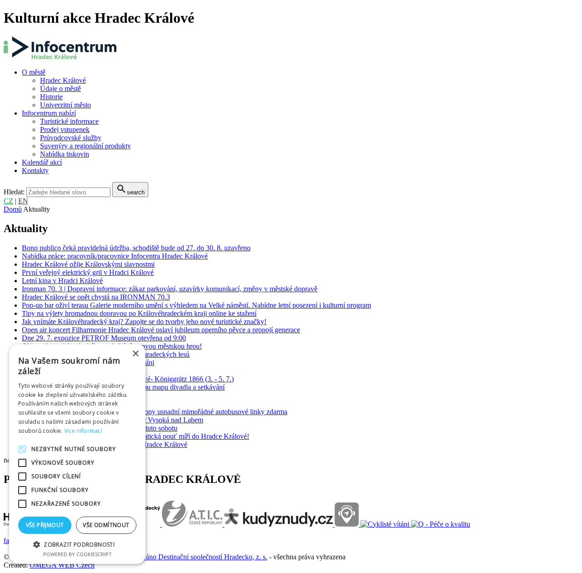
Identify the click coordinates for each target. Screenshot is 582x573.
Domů (13, 209)
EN (23, 201)
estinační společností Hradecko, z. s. (215, 557)
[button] (77, 544)
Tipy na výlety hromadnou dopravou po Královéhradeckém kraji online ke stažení (139, 313)
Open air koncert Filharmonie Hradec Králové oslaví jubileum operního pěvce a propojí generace (161, 330)
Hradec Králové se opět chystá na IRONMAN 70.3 (96, 297)
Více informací (83, 431)
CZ (8, 201)
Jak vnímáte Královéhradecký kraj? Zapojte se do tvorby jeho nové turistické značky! (144, 321)
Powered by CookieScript (77, 554)
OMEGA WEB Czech (62, 565)
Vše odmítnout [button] (106, 525)
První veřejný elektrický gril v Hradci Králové (88, 272)
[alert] (77, 454)
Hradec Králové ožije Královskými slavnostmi (88, 264)
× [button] (135, 353)
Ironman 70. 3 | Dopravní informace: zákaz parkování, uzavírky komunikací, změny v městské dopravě (169, 289)
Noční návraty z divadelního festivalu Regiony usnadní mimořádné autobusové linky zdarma (154, 412)
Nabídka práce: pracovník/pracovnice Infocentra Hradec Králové (115, 256)
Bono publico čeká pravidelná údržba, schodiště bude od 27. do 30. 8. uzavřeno (136, 248)
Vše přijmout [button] (45, 525)
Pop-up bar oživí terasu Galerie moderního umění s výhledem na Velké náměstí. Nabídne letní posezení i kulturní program (196, 305)
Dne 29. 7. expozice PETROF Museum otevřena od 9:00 (104, 338)
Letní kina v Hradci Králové (62, 280)
